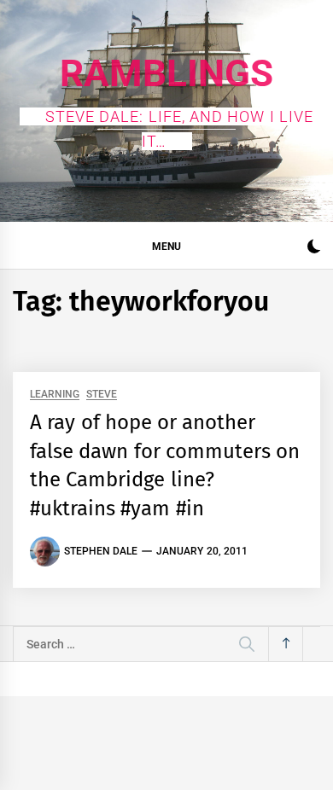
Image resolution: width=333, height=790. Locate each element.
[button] (313, 249)
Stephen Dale (100, 551)
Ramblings (166, 73)
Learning (54, 394)
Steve (101, 394)
